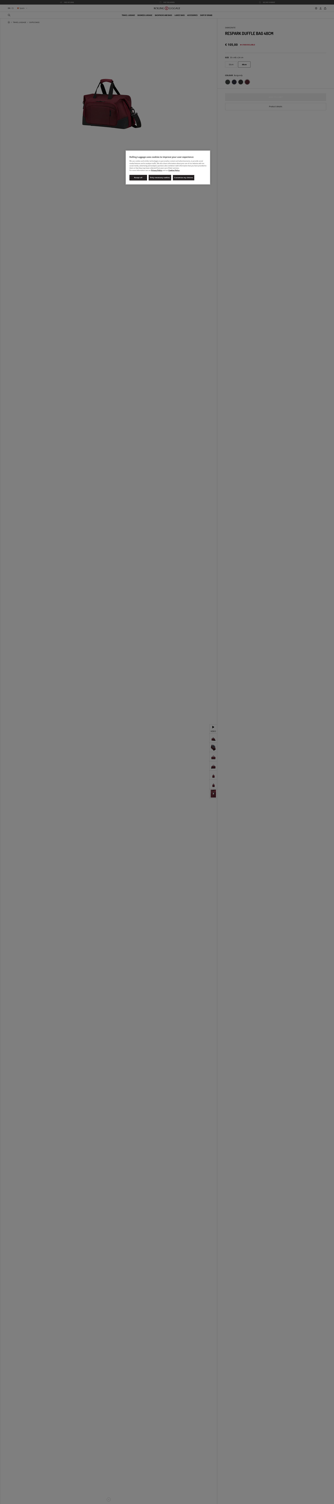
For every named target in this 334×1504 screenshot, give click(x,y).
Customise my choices (183, 178)
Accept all (138, 178)
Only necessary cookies (160, 178)
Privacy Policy (156, 170)
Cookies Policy (174, 170)
